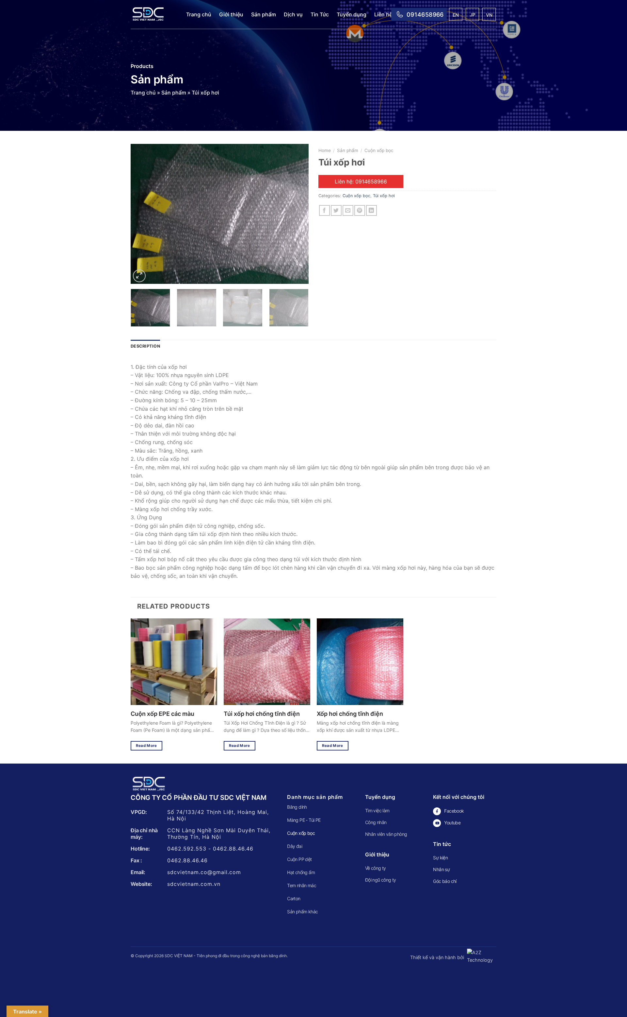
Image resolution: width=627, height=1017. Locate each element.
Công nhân (376, 822)
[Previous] (142, 214)
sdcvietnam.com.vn (193, 884)
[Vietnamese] (489, 15)
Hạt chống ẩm (301, 872)
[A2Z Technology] (480, 957)
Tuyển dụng (351, 14)
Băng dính (297, 807)
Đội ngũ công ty (380, 880)
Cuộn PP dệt (299, 859)
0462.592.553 (186, 848)
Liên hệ (383, 14)
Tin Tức (320, 14)
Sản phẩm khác (302, 911)
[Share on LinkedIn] (371, 210)
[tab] (145, 346)
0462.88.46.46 (233, 848)
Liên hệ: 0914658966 (361, 181)
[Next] (297, 214)
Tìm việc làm (377, 810)
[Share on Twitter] (336, 210)
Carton (293, 898)
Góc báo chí (444, 881)
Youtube (452, 822)
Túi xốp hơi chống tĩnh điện (262, 713)
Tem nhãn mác (301, 885)
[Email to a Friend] (348, 210)
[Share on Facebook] (324, 210)
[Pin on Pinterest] (359, 210)
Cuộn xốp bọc (379, 150)
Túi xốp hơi (384, 195)
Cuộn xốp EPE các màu (162, 713)
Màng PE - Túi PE (303, 820)
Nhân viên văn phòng (386, 834)
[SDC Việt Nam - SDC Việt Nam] (153, 14)
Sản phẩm (263, 14)
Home (324, 150)
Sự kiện (440, 857)
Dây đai (294, 846)
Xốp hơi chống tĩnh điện (350, 713)
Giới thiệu (231, 14)
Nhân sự (441, 869)
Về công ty (375, 868)
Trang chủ (198, 14)
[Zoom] (139, 275)
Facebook (454, 811)
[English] (456, 15)
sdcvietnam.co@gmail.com (204, 872)
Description (145, 346)
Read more (146, 745)
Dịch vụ (293, 14)
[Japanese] (472, 15)
